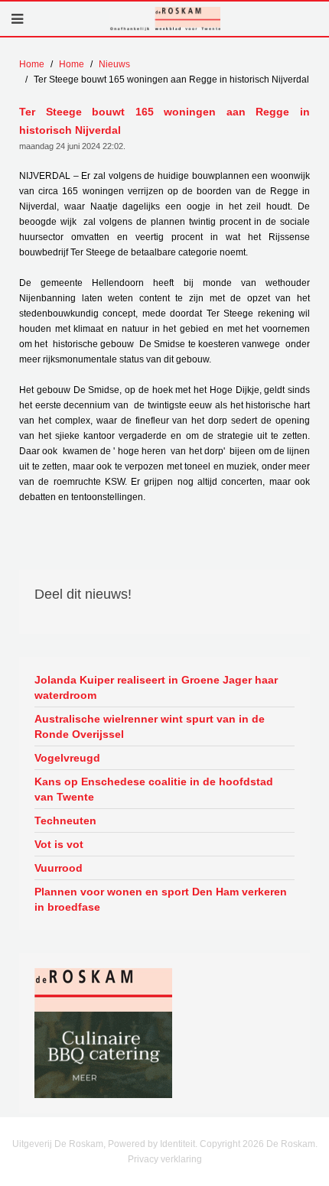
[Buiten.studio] (103, 1054)
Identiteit (177, 1144)
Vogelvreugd (67, 758)
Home (31, 64)
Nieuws (114, 64)
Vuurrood (58, 868)
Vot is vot (58, 844)
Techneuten (65, 820)
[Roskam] (103, 989)
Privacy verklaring (165, 1159)
